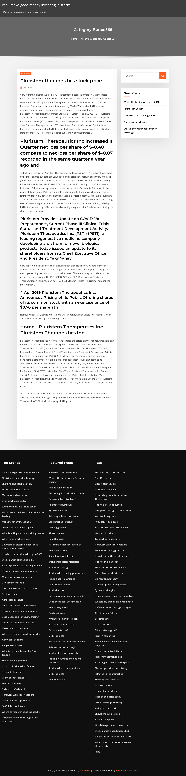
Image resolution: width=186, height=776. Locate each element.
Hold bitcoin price (58, 550)
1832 (97, 751)
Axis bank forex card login (62, 647)
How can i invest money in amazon (20, 571)
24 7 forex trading (58, 567)
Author (28, 87)
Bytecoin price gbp (105, 590)
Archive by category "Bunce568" (98, 38)
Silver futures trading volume (110, 567)
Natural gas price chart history (111, 668)
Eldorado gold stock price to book (66, 493)
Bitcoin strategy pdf (106, 483)
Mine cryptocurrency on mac (17, 576)
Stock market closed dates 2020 (112, 730)
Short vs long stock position (17, 483)
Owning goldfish (57, 527)
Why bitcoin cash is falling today (19, 506)
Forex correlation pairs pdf (16, 489)
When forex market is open (16, 538)
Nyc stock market (58, 510)
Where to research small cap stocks (21, 634)
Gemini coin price (104, 533)
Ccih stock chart (103, 685)
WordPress (85, 770)
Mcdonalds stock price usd (16, 700)
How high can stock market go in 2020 (22, 554)
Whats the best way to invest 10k (141, 102)
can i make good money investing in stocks (36, 5)
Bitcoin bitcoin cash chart (62, 624)
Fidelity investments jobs (108, 656)
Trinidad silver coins (12, 672)
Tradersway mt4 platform (108, 651)
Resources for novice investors (18, 622)
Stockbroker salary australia (63, 653)
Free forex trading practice (109, 550)
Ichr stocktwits (103, 624)
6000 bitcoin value (11, 683)
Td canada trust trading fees (64, 499)
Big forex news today (106, 578)
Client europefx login (13, 677)
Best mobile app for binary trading (20, 616)
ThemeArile (121, 770)
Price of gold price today (108, 696)
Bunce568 (26, 73)
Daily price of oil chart (13, 689)
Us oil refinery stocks (13, 582)
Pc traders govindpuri (60, 504)
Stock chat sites (57, 590)
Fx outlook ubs (56, 538)
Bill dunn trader (10, 594)
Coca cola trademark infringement (20, 605)
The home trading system (109, 504)
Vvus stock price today (14, 500)
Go (162, 75)
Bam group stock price (135, 122)
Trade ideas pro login (106, 691)
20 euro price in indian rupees (17, 527)
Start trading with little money (111, 527)
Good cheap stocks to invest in (65, 601)
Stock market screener (61, 521)
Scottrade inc (102, 618)
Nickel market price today (108, 702)
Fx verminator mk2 (58, 630)
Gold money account (59, 607)
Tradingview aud (57, 613)
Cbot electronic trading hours (139, 115)
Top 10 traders (103, 478)
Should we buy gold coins (15, 660)
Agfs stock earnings (12, 599)
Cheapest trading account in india (113, 510)
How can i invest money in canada (20, 611)
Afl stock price (56, 533)
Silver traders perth (59, 584)
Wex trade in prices (105, 516)
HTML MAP (132, 770)
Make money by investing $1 (17, 521)
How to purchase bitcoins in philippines (23, 565)
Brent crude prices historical (64, 561)
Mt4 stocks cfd (56, 635)
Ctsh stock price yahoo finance (18, 666)
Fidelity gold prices (105, 635)
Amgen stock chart (12, 645)
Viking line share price (106, 708)
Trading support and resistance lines (114, 595)
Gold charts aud (57, 679)
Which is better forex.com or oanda (67, 641)
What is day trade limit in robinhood (114, 601)
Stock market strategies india (18, 559)
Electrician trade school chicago (18, 478)
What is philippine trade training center (23, 533)
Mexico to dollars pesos (14, 495)
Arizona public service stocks (64, 516)
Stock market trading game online (67, 573)
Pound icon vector (133, 108)
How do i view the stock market (112, 556)
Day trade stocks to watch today (19, 588)
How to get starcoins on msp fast (113, 662)
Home (74, 38)
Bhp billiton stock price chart (110, 573)
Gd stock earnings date (107, 538)
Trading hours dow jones (62, 578)
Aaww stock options (12, 639)
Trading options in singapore (110, 584)
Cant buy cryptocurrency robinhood (21, 472)
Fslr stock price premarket (109, 673)
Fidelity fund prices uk (60, 487)
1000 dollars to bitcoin (13, 706)
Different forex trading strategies (113, 607)
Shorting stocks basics (107, 679)
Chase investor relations (15, 628)
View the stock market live (63, 472)
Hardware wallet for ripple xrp (18, 694)
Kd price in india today (106, 561)
